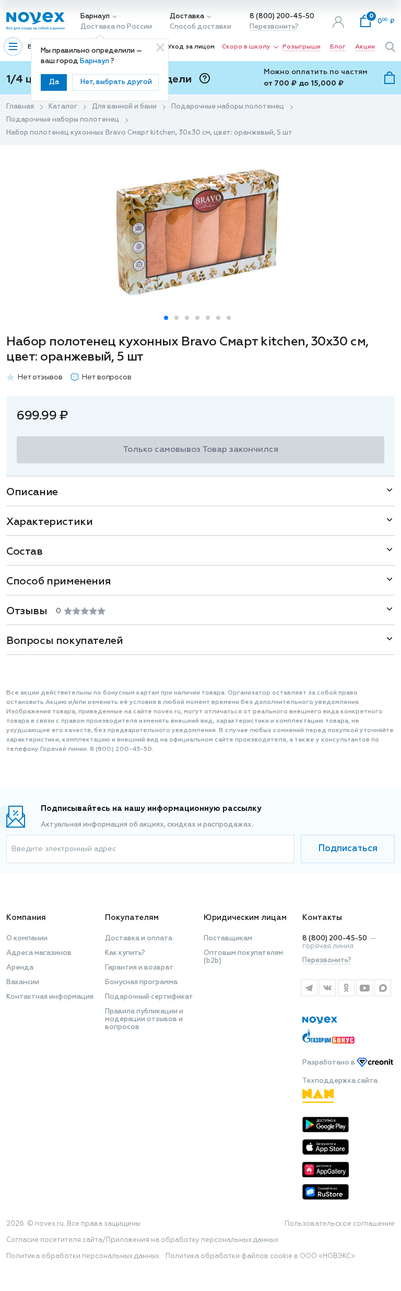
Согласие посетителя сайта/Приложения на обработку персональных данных (142, 1240)
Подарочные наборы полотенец (227, 106)
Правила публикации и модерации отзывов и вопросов (144, 1019)
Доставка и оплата (138, 938)
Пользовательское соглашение (340, 1224)
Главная (20, 106)
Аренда (19, 967)
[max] (383, 988)
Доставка (187, 16)
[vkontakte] (327, 988)
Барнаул (95, 16)
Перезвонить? (274, 26)
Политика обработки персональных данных (82, 1256)
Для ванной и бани (124, 106)
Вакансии (22, 982)
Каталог (63, 106)
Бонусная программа (141, 982)
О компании (27, 938)
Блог (338, 47)
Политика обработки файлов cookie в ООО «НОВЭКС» (260, 1256)
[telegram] (308, 988)
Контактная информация (49, 997)
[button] (166, 318)
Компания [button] (26, 918)
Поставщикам (228, 938)
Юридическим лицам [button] (245, 918)
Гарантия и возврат (139, 967)
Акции (365, 47)
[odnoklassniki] (345, 988)
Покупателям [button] (132, 918)
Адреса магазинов (39, 953)
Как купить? (125, 953)
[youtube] (364, 988)
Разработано (329, 1062)
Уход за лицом (191, 47)
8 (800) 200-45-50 (282, 16)
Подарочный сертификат (149, 997)
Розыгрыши (301, 47)
